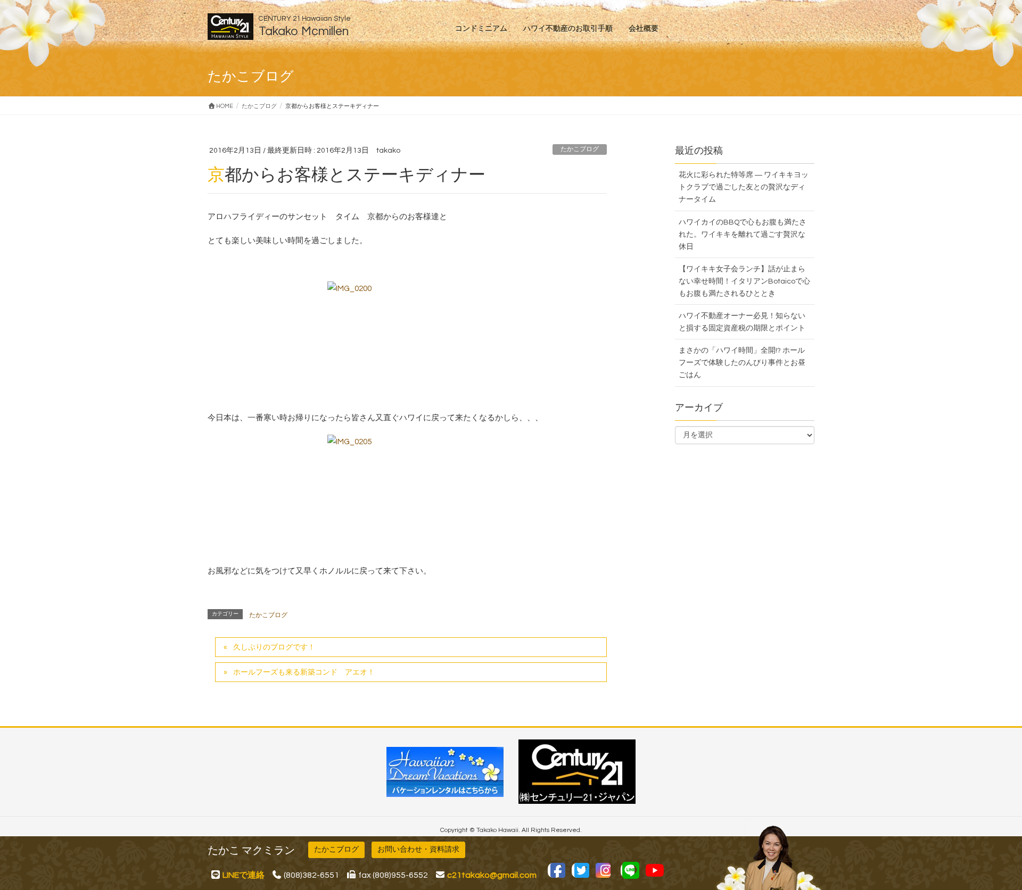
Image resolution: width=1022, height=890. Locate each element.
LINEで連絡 (243, 875)
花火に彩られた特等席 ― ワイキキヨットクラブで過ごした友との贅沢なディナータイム (744, 187)
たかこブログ (580, 149)
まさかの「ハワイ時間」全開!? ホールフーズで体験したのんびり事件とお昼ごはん (742, 363)
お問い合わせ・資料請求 (418, 849)
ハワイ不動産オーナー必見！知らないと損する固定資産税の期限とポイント (742, 322)
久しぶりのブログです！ (274, 647)
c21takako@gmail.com (492, 875)
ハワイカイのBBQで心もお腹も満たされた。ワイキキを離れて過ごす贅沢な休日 (742, 235)
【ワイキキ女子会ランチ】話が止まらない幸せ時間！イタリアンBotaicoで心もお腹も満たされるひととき (744, 281)
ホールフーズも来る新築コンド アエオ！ (304, 672)
